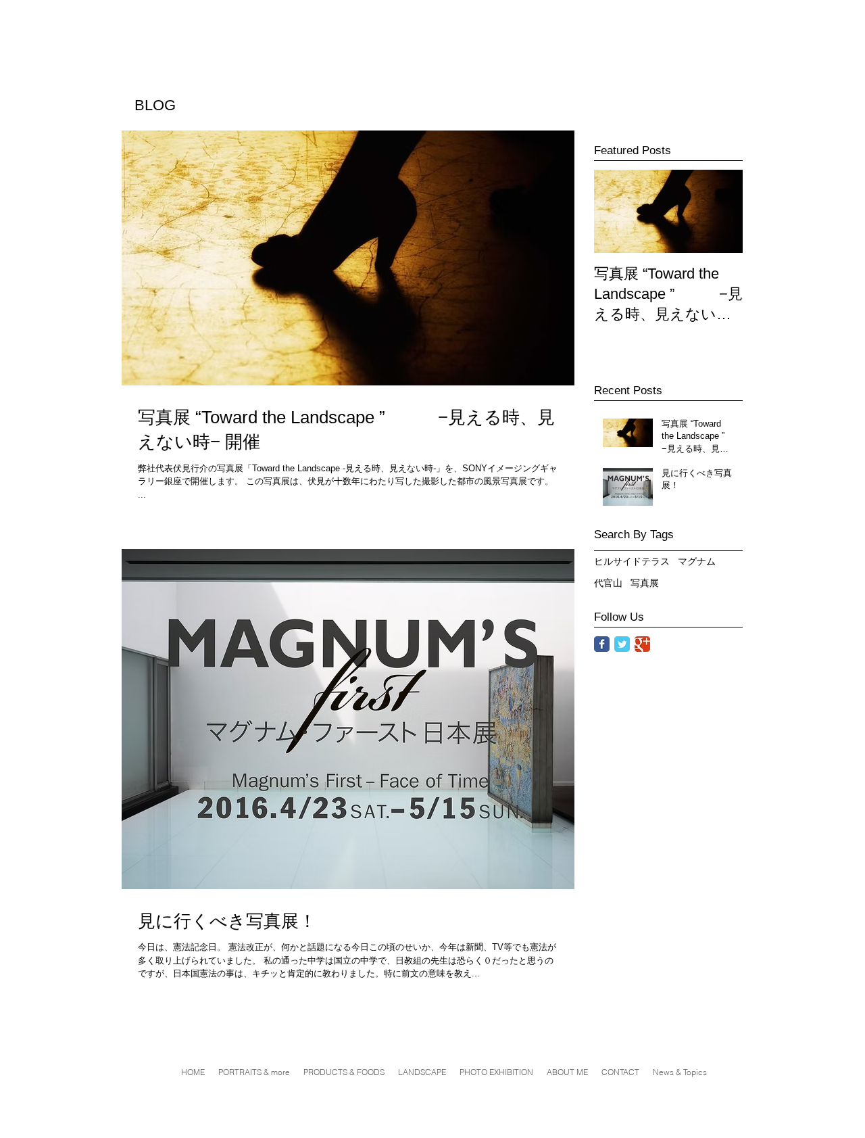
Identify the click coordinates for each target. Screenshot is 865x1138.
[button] (496, 1072)
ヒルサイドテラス (632, 561)
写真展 (645, 582)
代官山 (608, 582)
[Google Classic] (642, 644)
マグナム (697, 561)
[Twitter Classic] (622, 644)
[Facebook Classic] (602, 644)
